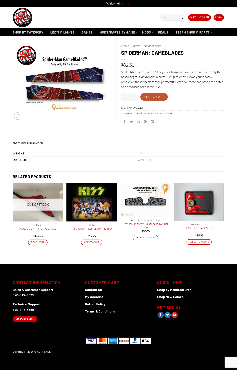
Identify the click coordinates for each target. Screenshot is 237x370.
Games (87, 32)
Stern (170, 113)
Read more (38, 242)
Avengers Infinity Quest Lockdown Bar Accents (145, 225)
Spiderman (160, 113)
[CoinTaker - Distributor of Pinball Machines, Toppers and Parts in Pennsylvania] (32, 17)
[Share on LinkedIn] (152, 122)
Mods (146, 32)
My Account (94, 297)
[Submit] (181, 17)
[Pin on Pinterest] (145, 122)
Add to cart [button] (91, 242)
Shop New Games (170, 297)
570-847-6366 (23, 309)
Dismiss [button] (125, 3)
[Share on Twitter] (131, 122)
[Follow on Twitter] (167, 315)
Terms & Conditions (100, 311)
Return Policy (95, 304)
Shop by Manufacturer (174, 289)
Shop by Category (28, 32)
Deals (163, 32)
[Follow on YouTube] (174, 315)
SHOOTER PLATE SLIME (199, 228)
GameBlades (152, 46)
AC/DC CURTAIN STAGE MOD (37, 228)
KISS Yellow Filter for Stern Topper (91, 228)
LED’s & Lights (62, 32)
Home (125, 46)
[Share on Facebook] (124, 122)
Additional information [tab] (28, 143)
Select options (145, 237)
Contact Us (93, 289)
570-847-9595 (23, 295)
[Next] (224, 223)
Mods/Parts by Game (117, 32)
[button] (199, 17)
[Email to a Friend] (138, 122)
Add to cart (154, 96)
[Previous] (12, 223)
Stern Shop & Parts (192, 32)
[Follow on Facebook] (161, 315)
